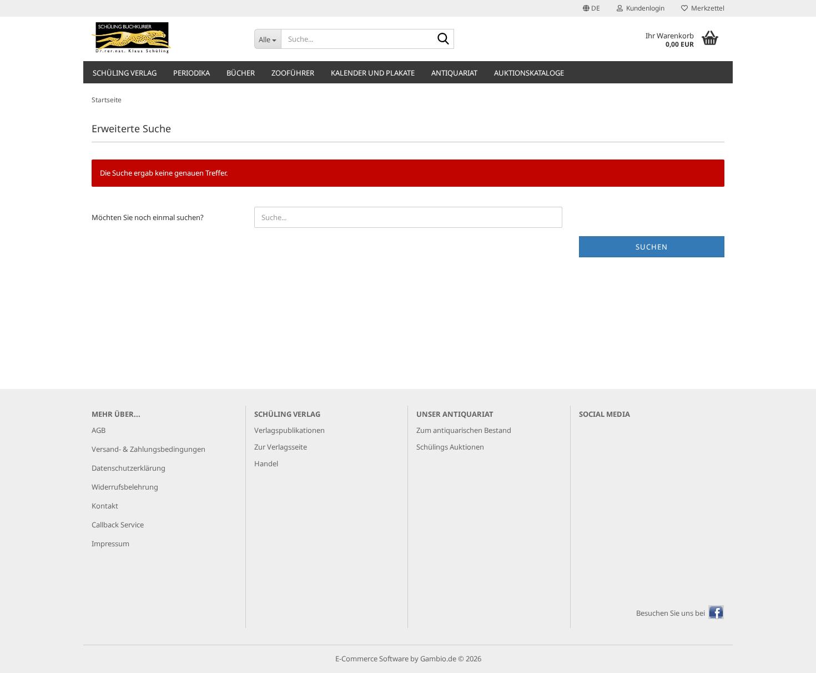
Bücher (240, 73)
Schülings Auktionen (450, 447)
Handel (266, 463)
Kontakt (105, 506)
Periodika (191, 73)
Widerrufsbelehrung (125, 487)
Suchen (652, 247)
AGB (98, 430)
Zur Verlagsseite (280, 447)
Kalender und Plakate (373, 73)
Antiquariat (454, 73)
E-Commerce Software (372, 659)
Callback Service (118, 525)
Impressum (110, 544)
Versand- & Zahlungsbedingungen (148, 449)
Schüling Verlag (125, 73)
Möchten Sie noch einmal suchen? (148, 217)
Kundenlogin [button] (643, 8)
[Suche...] (443, 39)
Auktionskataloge (529, 73)
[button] (591, 8)
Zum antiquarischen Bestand (463, 430)
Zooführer (292, 73)
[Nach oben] (785, 656)
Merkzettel (706, 8)
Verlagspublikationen (289, 430)
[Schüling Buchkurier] (165, 39)
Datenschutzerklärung (128, 468)
